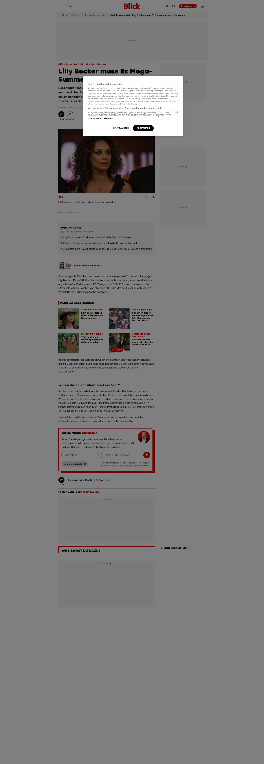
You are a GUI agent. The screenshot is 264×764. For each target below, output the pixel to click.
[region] (133, 106)
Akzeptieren (143, 128)
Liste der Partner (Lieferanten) (100, 118)
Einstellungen (121, 128)
